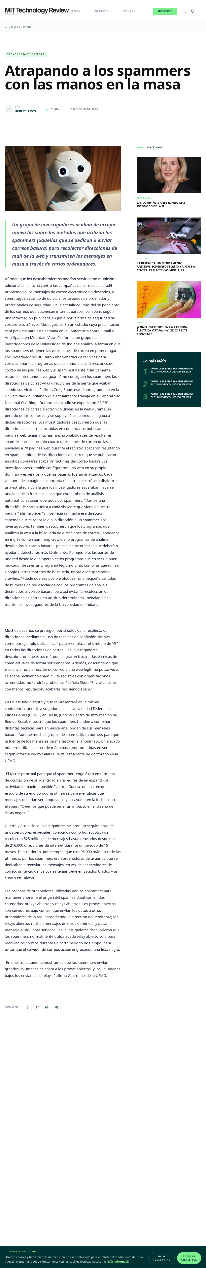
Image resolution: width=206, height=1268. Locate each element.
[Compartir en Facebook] (28, 1007)
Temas (75, 10)
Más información (119, 1261)
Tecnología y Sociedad (26, 54)
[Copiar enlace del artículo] (57, 1007)
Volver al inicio (20, 27)
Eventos (129, 10)
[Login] (185, 11)
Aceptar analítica (189, 1258)
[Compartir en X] (37, 1007)
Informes (101, 10)
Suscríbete (165, 11)
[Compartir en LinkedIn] (47, 1007)
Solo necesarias (161, 1258)
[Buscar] (192, 11)
